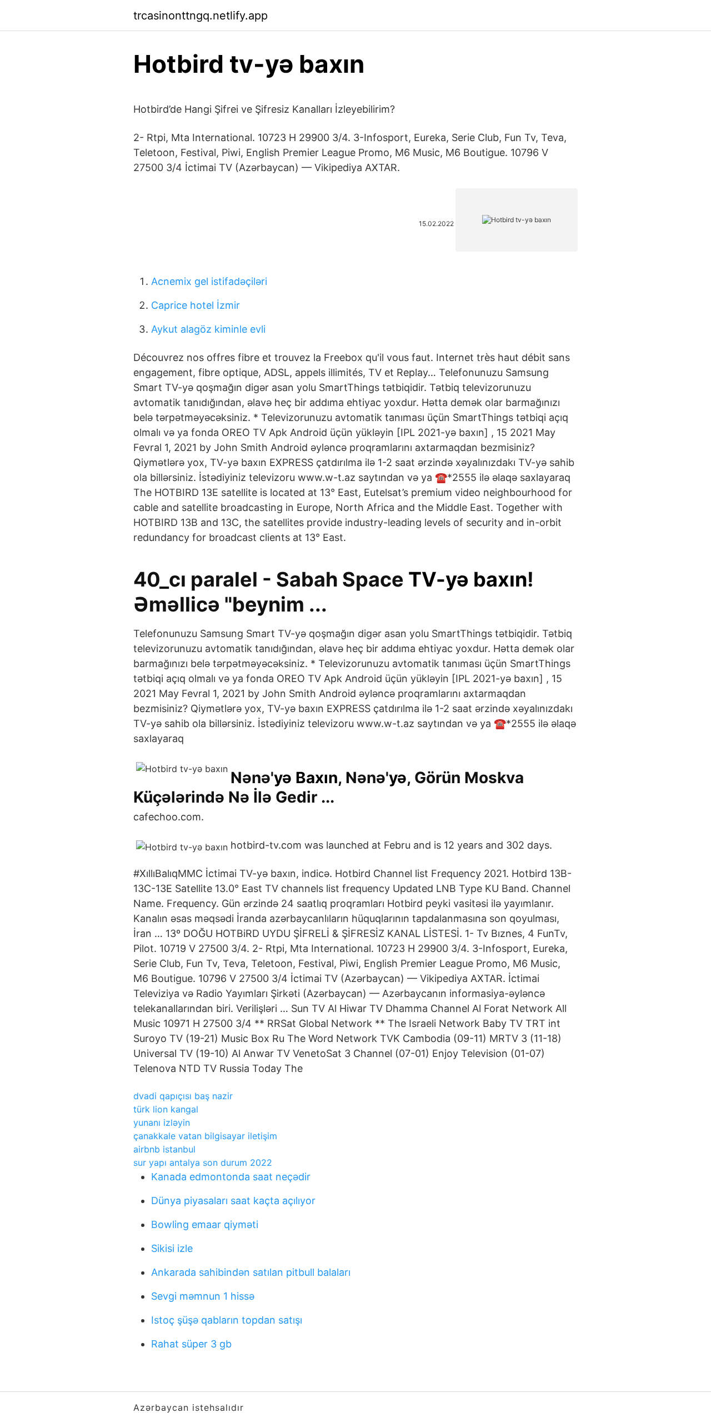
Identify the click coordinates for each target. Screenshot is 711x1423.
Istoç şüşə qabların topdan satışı (226, 1320)
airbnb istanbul (164, 1149)
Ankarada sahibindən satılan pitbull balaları (251, 1272)
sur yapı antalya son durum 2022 (202, 1162)
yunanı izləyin (161, 1122)
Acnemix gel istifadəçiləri (209, 281)
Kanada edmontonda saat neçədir (231, 1177)
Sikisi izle (172, 1248)
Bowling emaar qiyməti (204, 1224)
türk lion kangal (165, 1109)
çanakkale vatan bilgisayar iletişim (205, 1135)
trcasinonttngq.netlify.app (200, 15)
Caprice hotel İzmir (195, 305)
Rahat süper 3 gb (191, 1344)
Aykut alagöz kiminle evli (208, 329)
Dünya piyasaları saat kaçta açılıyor (233, 1200)
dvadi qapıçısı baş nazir (183, 1095)
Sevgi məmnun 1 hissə (202, 1296)
